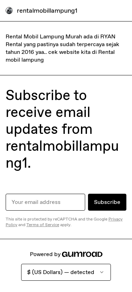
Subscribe (107, 202)
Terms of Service (42, 224)
